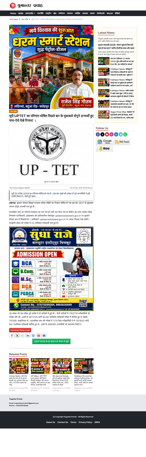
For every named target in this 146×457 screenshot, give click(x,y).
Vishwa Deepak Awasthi (21, 188)
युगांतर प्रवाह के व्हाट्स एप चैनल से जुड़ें (51, 341)
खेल (54, 13)
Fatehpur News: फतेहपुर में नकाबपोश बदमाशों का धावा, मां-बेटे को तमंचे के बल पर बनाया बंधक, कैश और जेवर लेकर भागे (122, 104)
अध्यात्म (85, 13)
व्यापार (92, 13)
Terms (73, 422)
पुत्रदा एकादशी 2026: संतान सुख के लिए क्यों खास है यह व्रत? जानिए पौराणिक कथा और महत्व (116, 46)
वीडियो (117, 13)
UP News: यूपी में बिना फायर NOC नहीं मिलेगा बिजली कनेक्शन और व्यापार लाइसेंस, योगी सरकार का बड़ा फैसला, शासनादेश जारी (40, 380)
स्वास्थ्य (70, 13)
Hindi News (14, 19)
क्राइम (20, 13)
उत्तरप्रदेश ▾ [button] (30, 13)
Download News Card (20, 330)
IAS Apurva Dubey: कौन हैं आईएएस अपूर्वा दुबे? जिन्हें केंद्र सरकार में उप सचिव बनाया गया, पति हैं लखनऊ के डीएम (61, 380)
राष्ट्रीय (48, 13)
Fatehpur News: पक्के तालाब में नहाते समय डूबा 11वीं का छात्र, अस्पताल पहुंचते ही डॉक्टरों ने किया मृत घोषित (122, 93)
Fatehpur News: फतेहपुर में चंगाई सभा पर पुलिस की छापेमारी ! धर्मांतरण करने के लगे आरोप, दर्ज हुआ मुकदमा (121, 83)
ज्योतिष (77, 13)
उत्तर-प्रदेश (24, 19)
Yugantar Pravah (70, 417)
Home (13, 13)
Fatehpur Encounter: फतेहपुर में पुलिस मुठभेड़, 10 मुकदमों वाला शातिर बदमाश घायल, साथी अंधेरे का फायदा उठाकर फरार (83, 380)
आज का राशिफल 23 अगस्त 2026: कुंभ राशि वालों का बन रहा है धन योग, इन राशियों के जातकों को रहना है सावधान (122, 61)
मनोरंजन (62, 13)
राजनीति (40, 13)
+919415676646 (22, 406)
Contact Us (62, 422)
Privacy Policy (85, 422)
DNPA (97, 422)
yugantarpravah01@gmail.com (26, 403)
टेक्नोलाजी (100, 13)
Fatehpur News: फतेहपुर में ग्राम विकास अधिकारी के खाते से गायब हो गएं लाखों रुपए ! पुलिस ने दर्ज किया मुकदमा (121, 72)
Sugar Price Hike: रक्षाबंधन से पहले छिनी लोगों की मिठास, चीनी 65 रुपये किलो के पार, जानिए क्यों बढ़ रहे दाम (122, 115)
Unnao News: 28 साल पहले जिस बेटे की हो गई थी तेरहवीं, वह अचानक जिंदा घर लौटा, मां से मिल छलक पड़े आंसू (18, 380)
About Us (50, 422)
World (110, 13)
